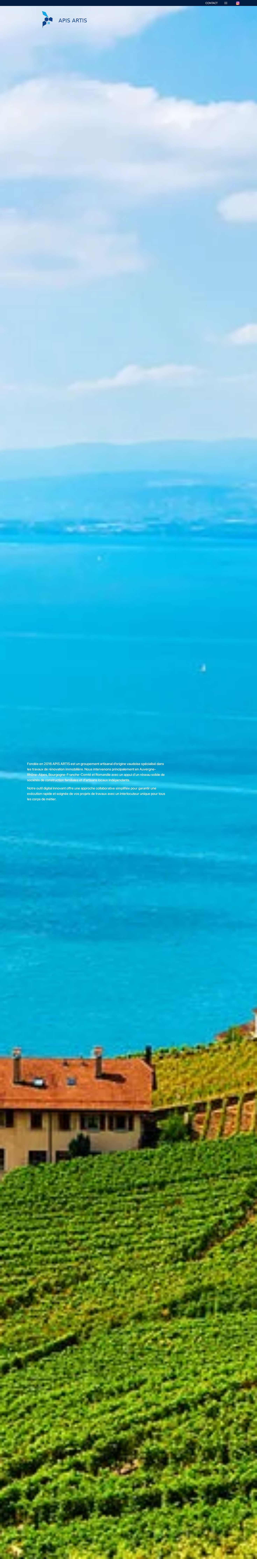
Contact (211, 3)
